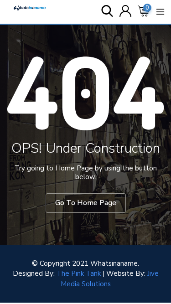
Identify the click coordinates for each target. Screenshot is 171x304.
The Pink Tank (79, 273)
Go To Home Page (85, 203)
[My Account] (125, 12)
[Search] (107, 12)
